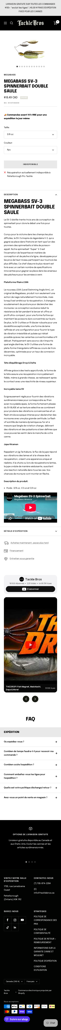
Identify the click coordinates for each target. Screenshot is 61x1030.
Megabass (10, 75)
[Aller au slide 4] (34, 861)
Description (11, 195)
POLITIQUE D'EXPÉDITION (45, 961)
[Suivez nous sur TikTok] (7, 927)
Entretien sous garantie (22, 559)
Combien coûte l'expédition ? (19, 765)
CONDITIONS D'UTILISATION (40, 968)
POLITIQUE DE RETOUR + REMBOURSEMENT (45, 941)
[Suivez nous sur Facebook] (7, 920)
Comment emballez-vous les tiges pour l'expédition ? (24, 776)
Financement (16, 551)
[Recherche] (11, 23)
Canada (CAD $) (13, 982)
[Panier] (55, 23)
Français (30, 982)
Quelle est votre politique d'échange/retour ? (27, 788)
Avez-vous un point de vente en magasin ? (25, 798)
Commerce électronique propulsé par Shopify (35, 992)
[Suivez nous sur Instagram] (15, 920)
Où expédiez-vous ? (14, 742)
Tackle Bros (33, 579)
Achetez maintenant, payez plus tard (29, 543)
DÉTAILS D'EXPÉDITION (16, 531)
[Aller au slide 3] (32, 861)
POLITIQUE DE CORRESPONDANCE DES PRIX (45, 920)
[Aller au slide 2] (29, 861)
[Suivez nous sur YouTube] (22, 920)
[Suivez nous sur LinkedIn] (15, 927)
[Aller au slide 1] (26, 861)
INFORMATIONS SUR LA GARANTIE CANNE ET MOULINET (44, 952)
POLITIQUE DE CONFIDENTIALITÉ (42, 931)
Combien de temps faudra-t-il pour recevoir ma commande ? (29, 753)
